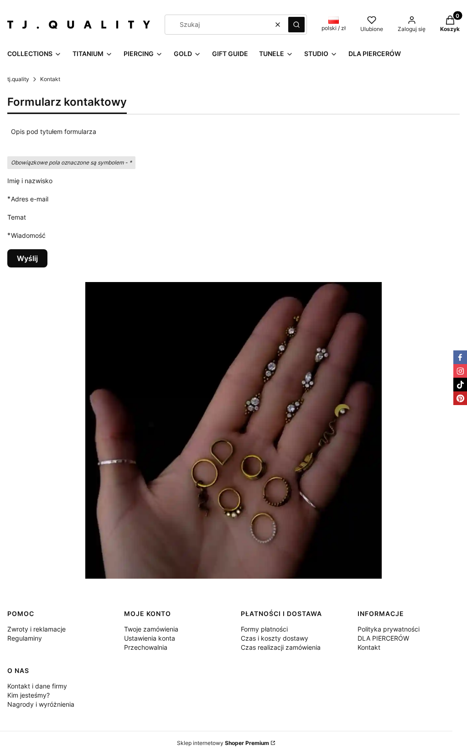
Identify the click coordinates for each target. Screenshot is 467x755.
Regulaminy (24, 638)
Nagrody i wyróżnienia (40, 704)
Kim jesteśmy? (28, 695)
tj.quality (18, 79)
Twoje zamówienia (151, 629)
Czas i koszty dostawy (274, 638)
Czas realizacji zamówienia (281, 647)
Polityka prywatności (389, 629)
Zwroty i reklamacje (36, 629)
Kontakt (369, 647)
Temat (16, 217)
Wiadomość (28, 235)
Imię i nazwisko (29, 181)
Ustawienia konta (149, 638)
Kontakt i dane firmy (37, 686)
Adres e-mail (29, 199)
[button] (296, 24)
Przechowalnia (145, 647)
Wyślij (27, 258)
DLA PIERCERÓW (383, 638)
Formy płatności (264, 629)
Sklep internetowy (223, 743)
